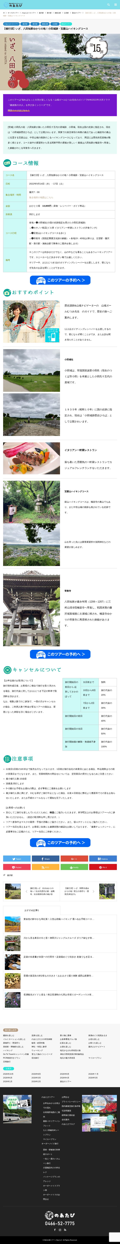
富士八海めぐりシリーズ (42, 1054)
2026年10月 (8, 1074)
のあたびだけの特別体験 (42, 1039)
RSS (65, 1230)
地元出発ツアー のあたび (53, 1240)
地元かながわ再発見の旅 (70, 1050)
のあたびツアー (48, 1097)
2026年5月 (93, 1078)
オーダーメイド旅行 (50, 1144)
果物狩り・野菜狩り (11, 1043)
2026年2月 (36, 1081)
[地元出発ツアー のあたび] (13, 5)
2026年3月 (36, 1078)
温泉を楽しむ (37, 1035)
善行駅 (35, 24)
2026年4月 (64, 1078)
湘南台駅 (45, 24)
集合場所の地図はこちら (41, 197)
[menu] (115, 4)
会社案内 (65, 1120)
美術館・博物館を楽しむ (13, 1047)
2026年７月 (93, 1074)
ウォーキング (37, 1050)
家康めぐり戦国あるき (97, 1035)
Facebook (55, 1230)
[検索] (108, 4)
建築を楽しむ (8, 1035)
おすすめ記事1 (32, 910)
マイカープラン (95, 1058)
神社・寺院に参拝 (39, 1047)
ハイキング (7, 1050)
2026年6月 (7, 1078)
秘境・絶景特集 (38, 1043)
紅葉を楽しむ (65, 1043)
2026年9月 (64, 1074)
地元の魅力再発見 (67, 1058)
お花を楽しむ (94, 1039)
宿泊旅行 (35, 1058)
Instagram (60, 1230)
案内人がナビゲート (96, 1047)
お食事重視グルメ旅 (68, 1039)
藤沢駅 (25, 24)
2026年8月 (36, 1074)
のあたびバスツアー (11, 24)
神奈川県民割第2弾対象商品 (72, 1054)
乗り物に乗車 (65, 1035)
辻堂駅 (55, 24)
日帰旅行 (7, 1062)
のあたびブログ (68, 1124)
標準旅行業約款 (68, 1115)
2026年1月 (7, 1081)
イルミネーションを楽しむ (14, 1039)
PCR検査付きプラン (11, 1058)
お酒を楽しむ (65, 1047)
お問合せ (65, 1097)
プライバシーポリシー (71, 1102)
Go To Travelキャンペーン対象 (16, 1054)
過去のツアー (66, 24)
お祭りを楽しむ (95, 1043)
